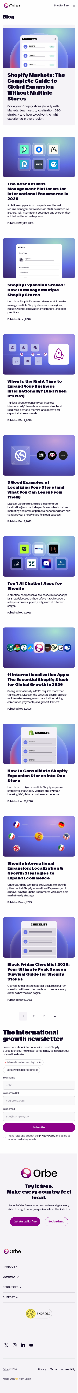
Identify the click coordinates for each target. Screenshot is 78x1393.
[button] (71, 6)
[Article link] (39, 75)
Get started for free (23, 1219)
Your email (9, 1103)
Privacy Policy (47, 1130)
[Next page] (53, 1011)
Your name (9, 1072)
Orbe (6, 1367)
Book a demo (55, 1219)
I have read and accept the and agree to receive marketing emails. (39, 1132)
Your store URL (11, 1087)
